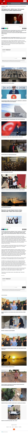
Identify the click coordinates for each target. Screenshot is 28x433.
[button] (22, 28)
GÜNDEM (7, 6)
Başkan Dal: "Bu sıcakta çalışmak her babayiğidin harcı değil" (15, 3)
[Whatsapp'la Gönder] (6, 28)
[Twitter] (3, 28)
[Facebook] (2, 28)
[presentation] (4, 3)
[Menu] (24, 1)
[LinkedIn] (4, 28)
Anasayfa (3, 6)
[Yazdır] (7, 28)
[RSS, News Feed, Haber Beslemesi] (14, 429)
